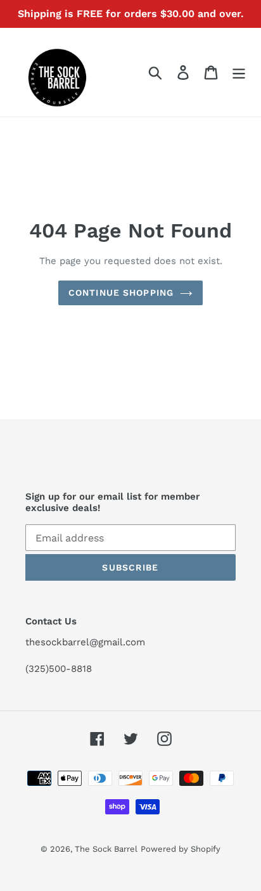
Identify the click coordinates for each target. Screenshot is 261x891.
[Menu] (239, 72)
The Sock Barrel (106, 849)
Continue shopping (121, 293)
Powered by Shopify (180, 849)
